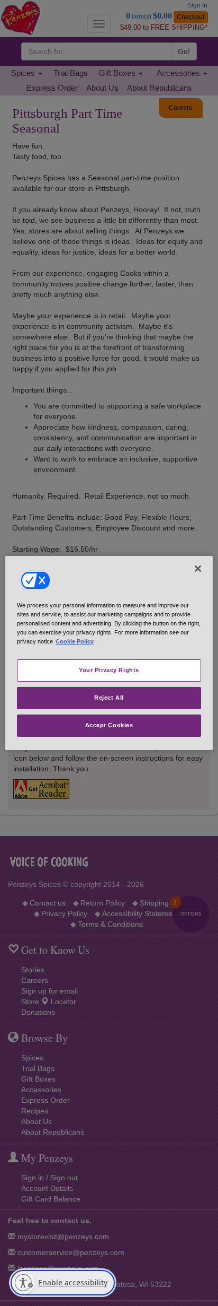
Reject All (109, 697)
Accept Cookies (109, 725)
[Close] (198, 568)
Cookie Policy (75, 641)
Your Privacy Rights (109, 670)
